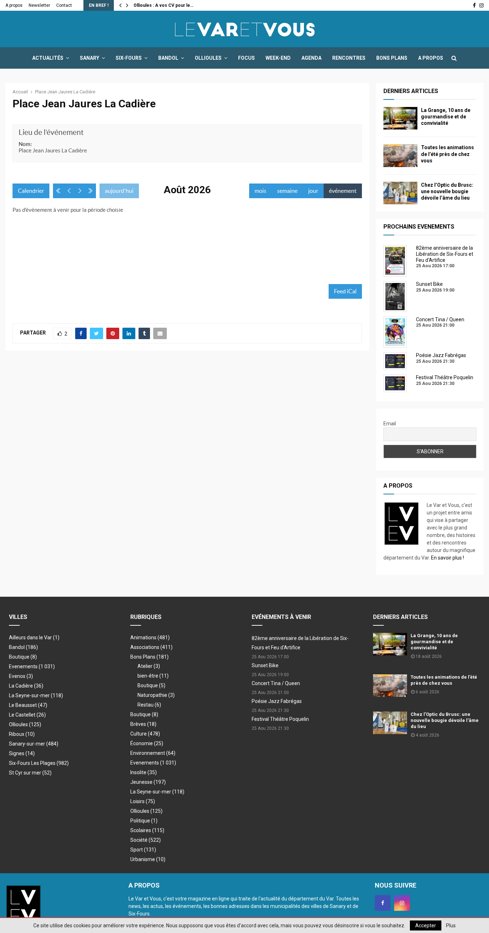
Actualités (47, 58)
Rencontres (348, 58)
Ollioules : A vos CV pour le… (163, 5)
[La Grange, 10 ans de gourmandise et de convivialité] (400, 118)
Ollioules (208, 58)
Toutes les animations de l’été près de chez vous (447, 154)
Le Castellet (27, 715)
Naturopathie (156, 695)
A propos (14, 5)
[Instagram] (402, 903)
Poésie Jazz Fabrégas (277, 701)
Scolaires (147, 830)
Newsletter (39, 5)
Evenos (21, 676)
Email (389, 423)
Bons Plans (391, 58)
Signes (22, 753)
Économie (146, 743)
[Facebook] (383, 903)
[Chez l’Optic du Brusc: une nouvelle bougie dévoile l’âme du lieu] (400, 193)
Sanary (89, 58)
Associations (151, 647)
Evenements (23, 666)
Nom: (25, 144)
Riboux (22, 734)
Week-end (278, 58)
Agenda (311, 58)
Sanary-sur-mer (33, 744)
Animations (150, 637)
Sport (143, 850)
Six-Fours (129, 58)
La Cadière (26, 686)
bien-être (153, 676)
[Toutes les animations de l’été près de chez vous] (400, 155)
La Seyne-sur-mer (36, 695)
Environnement (152, 753)
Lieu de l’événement (51, 132)
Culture (145, 734)
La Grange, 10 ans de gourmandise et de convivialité (445, 116)
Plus (451, 925)
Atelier (148, 666)
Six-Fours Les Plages (39, 763)
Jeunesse (148, 782)
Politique (144, 821)
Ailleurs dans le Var (34, 637)
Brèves (143, 724)
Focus (246, 58)
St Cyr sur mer (30, 773)
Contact (64, 5)
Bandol (168, 58)
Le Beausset (28, 705)
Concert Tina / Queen (276, 683)
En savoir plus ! (447, 558)
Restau (149, 705)
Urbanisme (147, 859)
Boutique (23, 657)
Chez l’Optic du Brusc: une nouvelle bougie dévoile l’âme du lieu (447, 191)
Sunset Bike (265, 665)
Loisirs (142, 801)
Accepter (425, 925)
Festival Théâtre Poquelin (280, 719)
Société (145, 840)
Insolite (143, 772)
